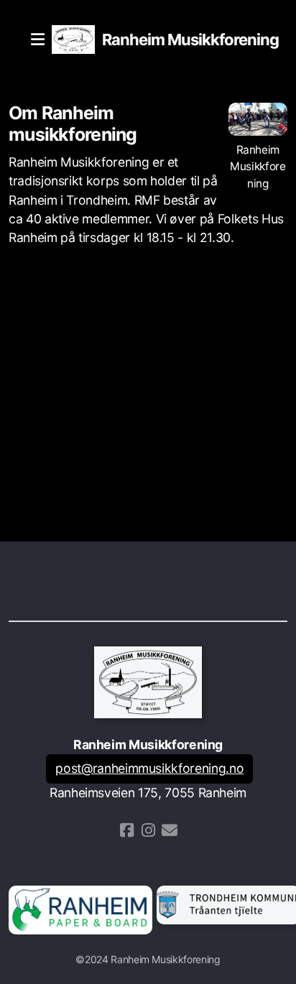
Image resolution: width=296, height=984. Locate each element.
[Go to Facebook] (126, 830)
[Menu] (37, 39)
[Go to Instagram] (148, 830)
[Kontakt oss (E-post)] (169, 830)
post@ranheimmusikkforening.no (149, 768)
